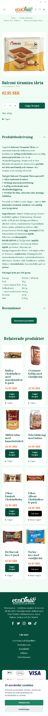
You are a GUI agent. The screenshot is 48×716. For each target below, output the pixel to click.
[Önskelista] (40, 9)
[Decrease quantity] (5, 105)
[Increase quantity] (15, 105)
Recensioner (11, 308)
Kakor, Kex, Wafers (12, 20)
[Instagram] (24, 623)
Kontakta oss (24, 644)
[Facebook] (12, 623)
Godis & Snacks (26, 18)
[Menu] (4, 9)
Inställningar (24, 709)
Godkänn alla (24, 703)
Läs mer (35, 513)
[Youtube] (29, 623)
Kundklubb (24, 649)
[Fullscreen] (24, 54)
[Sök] (36, 9)
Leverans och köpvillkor (24, 640)
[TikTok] (35, 623)
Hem (13, 18)
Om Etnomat (24, 657)
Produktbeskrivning (17, 137)
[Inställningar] (41, 2)
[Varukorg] (44, 9)
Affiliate (24, 653)
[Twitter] (18, 623)
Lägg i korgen (12, 395)
